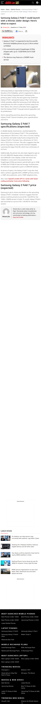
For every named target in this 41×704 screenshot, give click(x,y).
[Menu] (2, 2)
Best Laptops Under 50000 (10, 662)
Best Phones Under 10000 (10, 617)
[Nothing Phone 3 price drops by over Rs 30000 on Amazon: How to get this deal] (5, 563)
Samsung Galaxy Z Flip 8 (29, 631)
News (7, 9)
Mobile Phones (15, 9)
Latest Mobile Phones (8, 623)
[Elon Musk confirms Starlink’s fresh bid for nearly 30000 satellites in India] (5, 554)
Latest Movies (25, 683)
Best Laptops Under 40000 (30, 659)
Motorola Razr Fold (7, 639)
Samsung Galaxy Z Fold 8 (9, 631)
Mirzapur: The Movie (28, 673)
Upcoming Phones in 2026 (30, 620)
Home (2, 9)
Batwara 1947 (25, 670)
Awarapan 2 (5, 670)
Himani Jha (6, 27)
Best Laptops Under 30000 (10, 659)
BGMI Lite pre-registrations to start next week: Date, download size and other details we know (25, 571)
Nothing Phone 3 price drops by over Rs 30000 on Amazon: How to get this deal (25, 562)
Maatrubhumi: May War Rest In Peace (9, 674)
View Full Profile (18, 217)
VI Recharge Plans (27, 651)
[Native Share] (26, 31)
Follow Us (20, 31)
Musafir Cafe (5, 701)
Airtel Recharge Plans (8, 647)
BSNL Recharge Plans (28, 647)
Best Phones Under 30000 (10, 620)
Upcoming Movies (7, 686)
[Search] (33, 2)
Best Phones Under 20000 (29, 617)
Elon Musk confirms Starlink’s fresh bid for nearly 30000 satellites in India (25, 554)
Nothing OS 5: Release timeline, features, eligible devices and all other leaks (25, 546)
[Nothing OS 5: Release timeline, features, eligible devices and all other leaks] (5, 546)
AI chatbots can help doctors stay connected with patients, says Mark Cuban (25, 537)
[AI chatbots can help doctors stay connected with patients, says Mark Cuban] (5, 538)
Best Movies (5, 683)
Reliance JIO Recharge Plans (10, 651)
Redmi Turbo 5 (26, 634)
